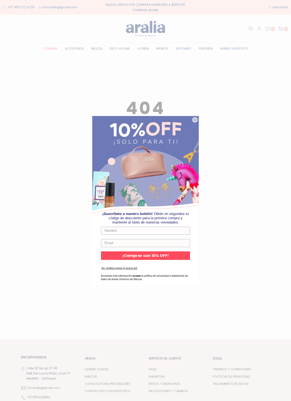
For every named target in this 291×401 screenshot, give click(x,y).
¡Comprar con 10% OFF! (145, 255)
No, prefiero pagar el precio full (119, 268)
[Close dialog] (195, 120)
